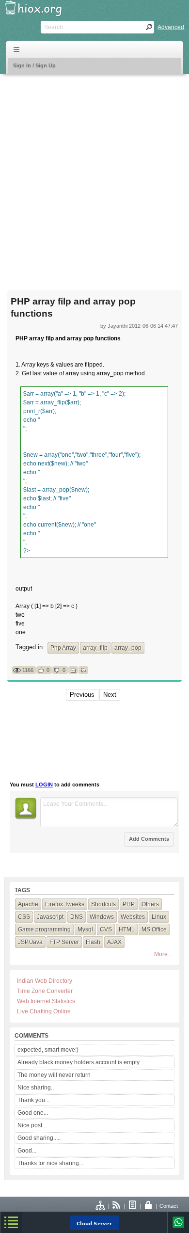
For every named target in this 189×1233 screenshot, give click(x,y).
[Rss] (117, 1206)
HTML (127, 929)
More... (163, 954)
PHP (129, 904)
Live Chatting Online (44, 1011)
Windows (102, 916)
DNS (76, 916)
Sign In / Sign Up (34, 65)
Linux (159, 916)
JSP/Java (30, 942)
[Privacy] (149, 1206)
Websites (133, 916)
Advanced (171, 27)
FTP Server (64, 942)
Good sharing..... (39, 1138)
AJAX (114, 942)
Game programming (44, 929)
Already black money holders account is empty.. (79, 1062)
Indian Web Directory (44, 980)
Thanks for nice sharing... (50, 1163)
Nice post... (32, 1125)
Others (150, 904)
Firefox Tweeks (64, 904)
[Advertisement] (94, 176)
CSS (24, 916)
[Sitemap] (101, 1206)
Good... (26, 1150)
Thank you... (33, 1100)
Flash (93, 942)
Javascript (50, 916)
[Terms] (133, 1206)
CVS (106, 929)
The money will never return (54, 1075)
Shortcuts (103, 904)
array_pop (128, 647)
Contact (168, 1206)
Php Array (63, 647)
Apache (28, 904)
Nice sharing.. (35, 1087)
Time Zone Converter (45, 991)
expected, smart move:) (48, 1049)
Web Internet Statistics (46, 1001)
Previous (82, 694)
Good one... (32, 1112)
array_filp (95, 647)
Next (109, 694)
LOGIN (44, 784)
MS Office (154, 929)
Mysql (85, 929)
